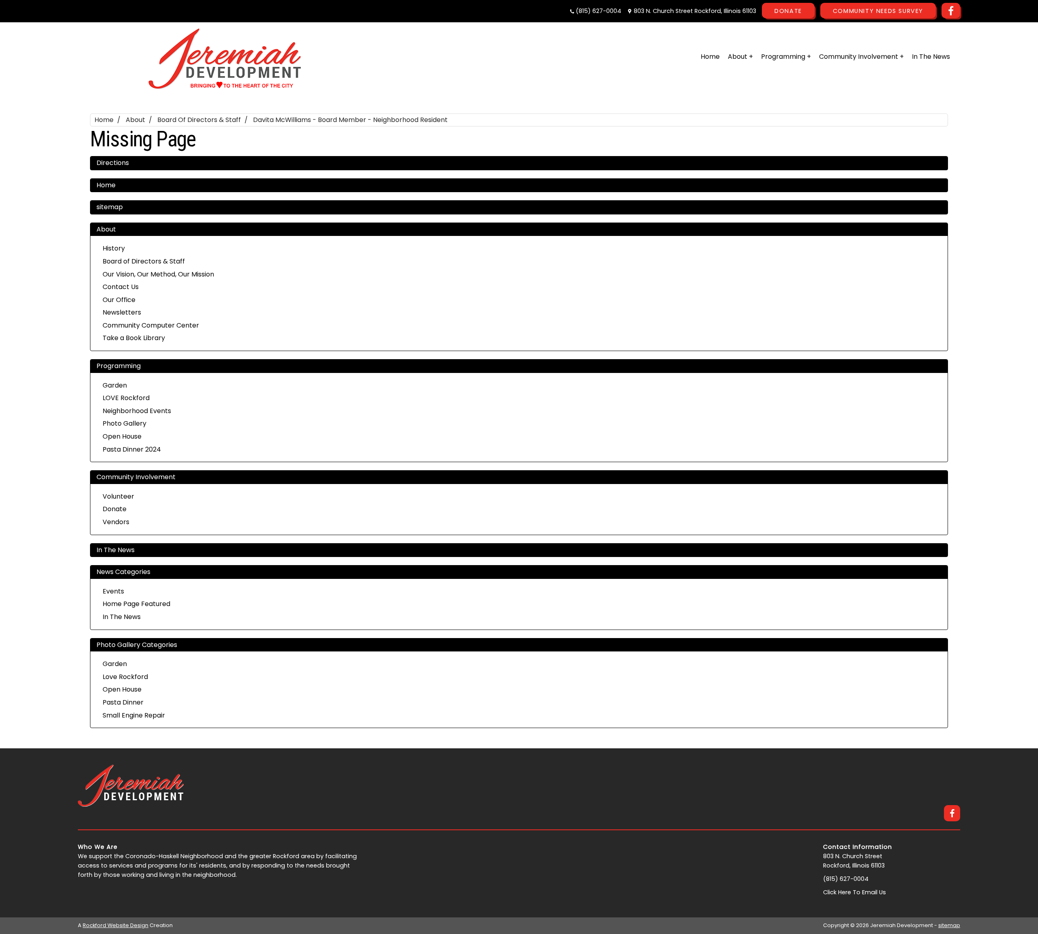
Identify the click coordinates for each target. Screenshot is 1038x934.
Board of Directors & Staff (199, 119)
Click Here (837, 892)
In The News (931, 56)
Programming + (786, 56)
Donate (788, 11)
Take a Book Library (134, 338)
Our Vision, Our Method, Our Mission (158, 274)
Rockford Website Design (115, 925)
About (135, 119)
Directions (113, 162)
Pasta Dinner (123, 702)
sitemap (110, 207)
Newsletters (122, 312)
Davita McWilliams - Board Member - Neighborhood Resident (350, 119)
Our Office (119, 299)
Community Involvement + (861, 56)
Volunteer (118, 496)
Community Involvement (136, 477)
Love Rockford (125, 676)
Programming (119, 366)
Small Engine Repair (134, 715)
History (114, 248)
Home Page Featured (136, 603)
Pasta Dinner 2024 (132, 449)
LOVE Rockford (126, 398)
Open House (122, 436)
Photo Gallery (124, 423)
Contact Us (121, 286)
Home (710, 56)
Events (113, 591)
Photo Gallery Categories (137, 644)
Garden (115, 385)
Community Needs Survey (878, 11)
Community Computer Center (151, 325)
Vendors (116, 522)
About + (740, 56)
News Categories (123, 571)
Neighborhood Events (137, 411)
